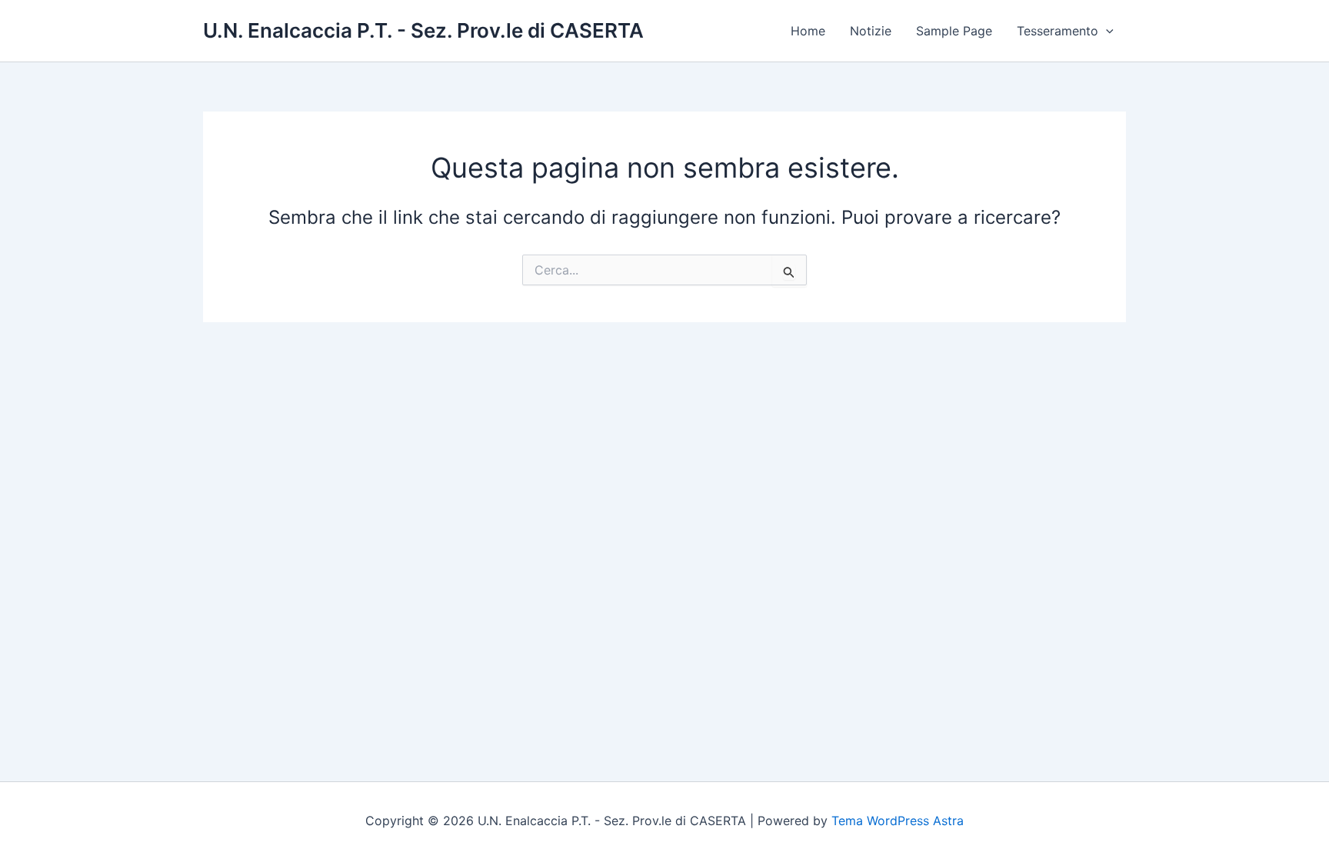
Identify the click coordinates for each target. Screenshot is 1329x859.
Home (808, 30)
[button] (1106, 31)
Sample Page (954, 30)
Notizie (870, 30)
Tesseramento (1057, 30)
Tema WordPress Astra (897, 820)
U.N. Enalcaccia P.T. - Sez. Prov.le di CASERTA (423, 30)
